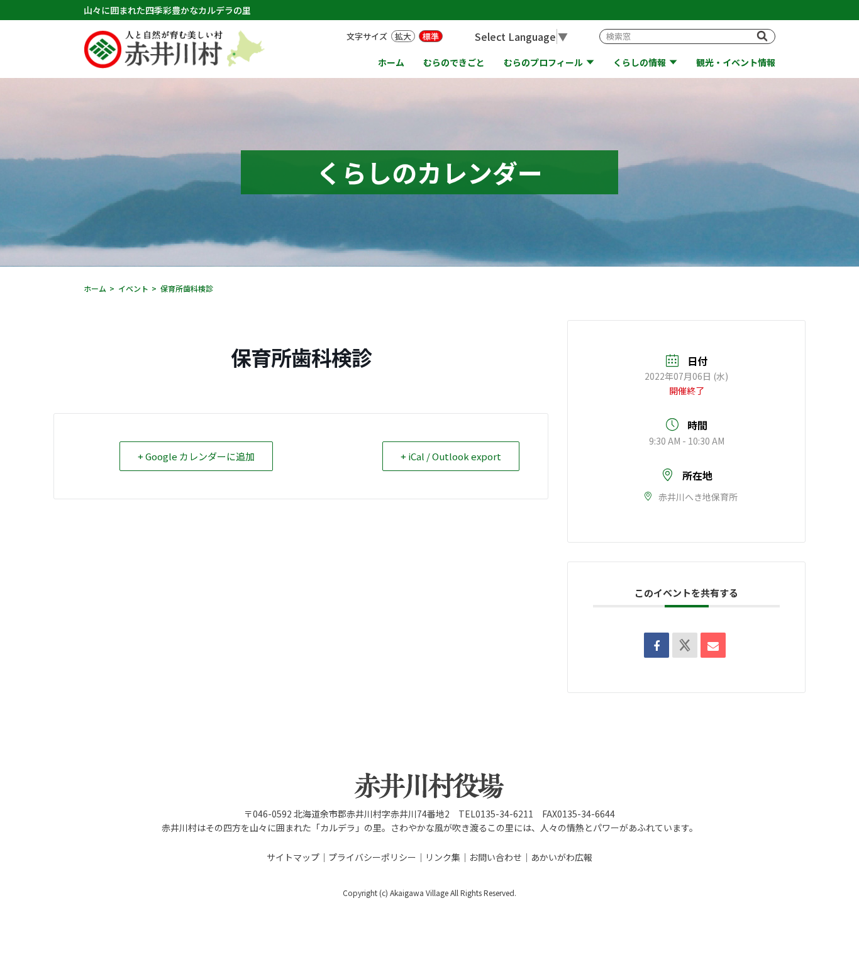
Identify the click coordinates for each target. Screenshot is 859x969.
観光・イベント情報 (735, 62)
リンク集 (442, 857)
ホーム (391, 62)
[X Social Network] (684, 645)
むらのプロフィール (543, 62)
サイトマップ (293, 857)
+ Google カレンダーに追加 (196, 456)
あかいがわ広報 (561, 857)
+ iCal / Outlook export (451, 456)
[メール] (713, 645)
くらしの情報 (639, 62)
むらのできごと (454, 62)
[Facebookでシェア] (656, 645)
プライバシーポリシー (372, 857)
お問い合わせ (495, 857)
